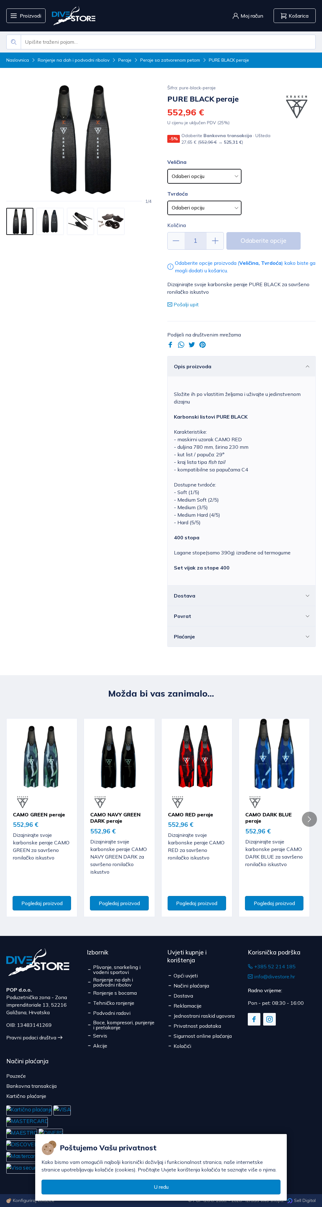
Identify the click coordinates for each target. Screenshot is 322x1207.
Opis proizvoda (192, 366)
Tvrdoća (177, 194)
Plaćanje (184, 636)
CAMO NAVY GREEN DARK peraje (115, 817)
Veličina (176, 162)
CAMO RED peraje (190, 814)
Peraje (124, 60)
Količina (176, 225)
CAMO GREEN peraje (39, 814)
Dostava (184, 595)
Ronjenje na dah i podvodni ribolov (73, 60)
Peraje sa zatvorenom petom (170, 60)
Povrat (182, 616)
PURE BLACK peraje (229, 60)
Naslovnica (17, 60)
